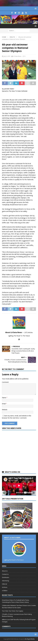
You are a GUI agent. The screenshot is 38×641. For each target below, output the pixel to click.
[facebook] (12, 13)
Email (4, 404)
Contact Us (5, 574)
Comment (5, 382)
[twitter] (15, 13)
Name (4, 398)
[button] (35, 8)
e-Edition (4, 590)
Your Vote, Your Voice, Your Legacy (12, 611)
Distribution (5, 577)
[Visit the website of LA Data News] (19, 339)
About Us (5, 571)
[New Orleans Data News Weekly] (19, 23)
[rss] (26, 13)
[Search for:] (19, 31)
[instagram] (19, 13)
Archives (4, 587)
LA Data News (17, 56)
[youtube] (22, 13)
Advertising (5, 581)
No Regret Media (30, 639)
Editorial (4, 584)
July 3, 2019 (7, 56)
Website (4, 410)
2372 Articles (28, 332)
